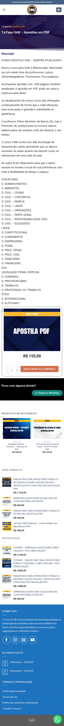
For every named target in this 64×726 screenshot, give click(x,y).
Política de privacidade (14, 691)
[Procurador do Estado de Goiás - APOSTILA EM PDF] (47, 428)
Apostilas (16, 26)
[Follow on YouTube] (32, 640)
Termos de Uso (10, 696)
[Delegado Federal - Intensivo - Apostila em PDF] (17, 428)
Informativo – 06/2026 (21, 662)
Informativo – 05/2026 (21, 670)
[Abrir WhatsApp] (56, 718)
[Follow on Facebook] (7, 640)
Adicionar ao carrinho (39, 368)
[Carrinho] (59, 9)
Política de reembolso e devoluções (20, 702)
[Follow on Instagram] (15, 640)
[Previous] (2, 439)
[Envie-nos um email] (24, 640)
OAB (22, 26)
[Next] (61, 439)
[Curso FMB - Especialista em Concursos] (32, 10)
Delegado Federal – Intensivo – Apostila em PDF (16, 446)
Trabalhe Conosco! (12, 708)
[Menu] (4, 9)
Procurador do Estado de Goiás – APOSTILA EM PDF (47, 446)
